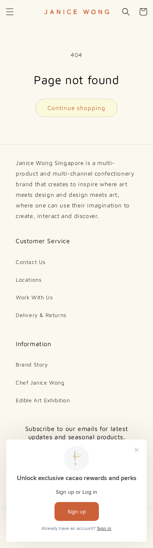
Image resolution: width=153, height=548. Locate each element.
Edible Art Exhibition (43, 400)
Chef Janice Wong (40, 382)
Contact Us (31, 261)
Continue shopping (76, 107)
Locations (28, 279)
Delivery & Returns (41, 315)
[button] (9, 11)
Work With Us (34, 297)
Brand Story (32, 364)
